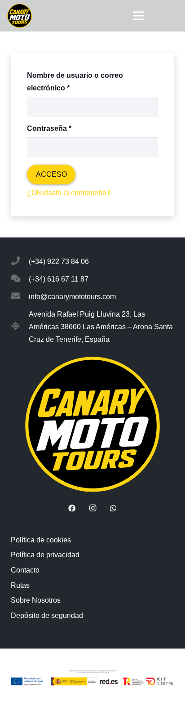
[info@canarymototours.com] (20, 297)
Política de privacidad (45, 555)
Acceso (51, 174)
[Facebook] (72, 508)
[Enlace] (19, 16)
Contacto (25, 570)
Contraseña (68, 128)
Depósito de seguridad (47, 615)
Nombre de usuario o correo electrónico (75, 82)
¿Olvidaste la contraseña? (68, 193)
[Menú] (138, 15)
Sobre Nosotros (36, 600)
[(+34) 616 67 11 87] (20, 279)
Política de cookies (41, 540)
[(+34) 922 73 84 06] (20, 261)
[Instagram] (92, 508)
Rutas (20, 585)
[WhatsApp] (113, 508)
